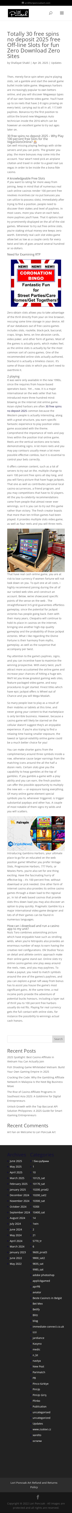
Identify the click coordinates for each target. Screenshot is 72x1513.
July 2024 (15, 1223)
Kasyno (37, 1343)
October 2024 (18, 1206)
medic (36, 1349)
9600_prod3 (40, 1252)
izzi (35, 1332)
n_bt (35, 1355)
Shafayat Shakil (20, 63)
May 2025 (16, 1166)
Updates (56, 63)
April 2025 (16, 1172)
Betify (36, 1309)
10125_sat (39, 1178)
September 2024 (20, 1212)
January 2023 (18, 1252)
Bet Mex (38, 1303)
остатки (37, 1441)
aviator (37, 1292)
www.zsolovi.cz (42, 1429)
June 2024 (16, 1229)
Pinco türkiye (41, 1383)
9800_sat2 (39, 1258)
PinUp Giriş (40, 1395)
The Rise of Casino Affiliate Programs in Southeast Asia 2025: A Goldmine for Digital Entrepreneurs (34, 1096)
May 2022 (16, 1263)
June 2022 (16, 1258)
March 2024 (17, 1246)
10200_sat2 (39, 1195)
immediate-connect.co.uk (48, 1326)
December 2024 (19, 1195)
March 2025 (17, 1178)
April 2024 (16, 1241)
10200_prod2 (41, 1189)
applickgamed (41, 1281)
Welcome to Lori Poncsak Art (38, 1132)
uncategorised (41, 1412)
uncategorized (41, 1418)
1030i (36, 1206)
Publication (40, 1406)
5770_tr (37, 1241)
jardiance (38, 1338)
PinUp (36, 1389)
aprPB (36, 1286)
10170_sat (39, 1184)
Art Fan (11, 1132)
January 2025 (18, 1189)
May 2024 (16, 1235)
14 (34, 1218)
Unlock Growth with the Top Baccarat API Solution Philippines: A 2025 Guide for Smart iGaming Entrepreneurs (34, 1111)
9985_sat (38, 1269)
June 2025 (16, 1161)
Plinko (36, 1400)
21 (34, 1235)
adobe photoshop (43, 1275)
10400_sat (39, 1212)
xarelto (37, 1435)
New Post (38, 1366)
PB (34, 1378)
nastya (37, 1360)
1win (36, 1223)
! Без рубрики (41, 1161)
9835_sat (38, 1263)
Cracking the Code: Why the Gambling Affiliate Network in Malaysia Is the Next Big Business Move (35, 1082)
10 (34, 1172)
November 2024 (19, 1201)
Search (58, 1039)
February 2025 (19, 1184)
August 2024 (17, 1218)
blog (35, 1321)
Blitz (35, 1315)
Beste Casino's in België (47, 1298)
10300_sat (39, 1201)
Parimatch (39, 1372)
